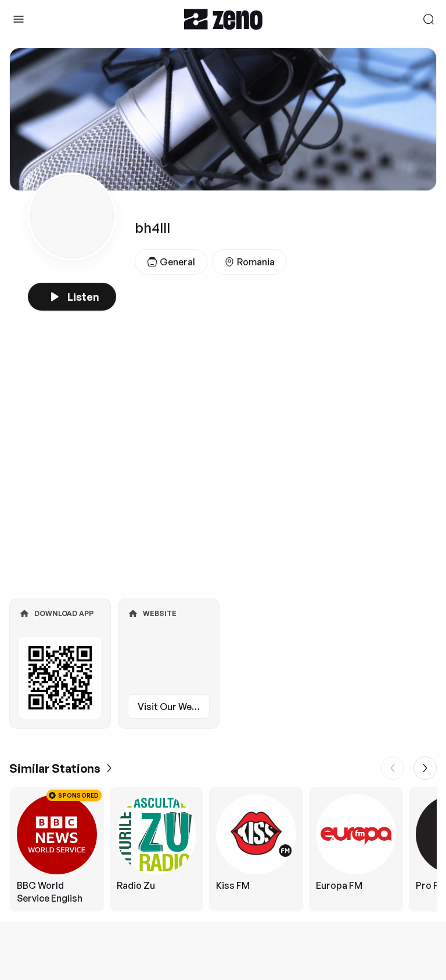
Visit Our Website (174, 706)
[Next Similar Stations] (425, 768)
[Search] (428, 19)
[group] (223, 849)
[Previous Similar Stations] (392, 768)
